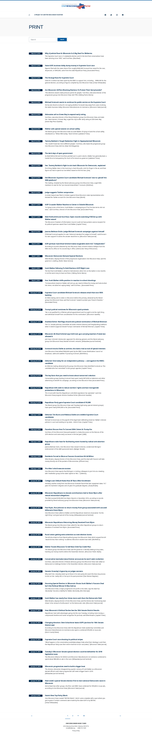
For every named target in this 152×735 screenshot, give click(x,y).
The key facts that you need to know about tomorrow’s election (70, 375)
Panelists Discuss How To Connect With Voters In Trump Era (68, 429)
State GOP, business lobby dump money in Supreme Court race (70, 65)
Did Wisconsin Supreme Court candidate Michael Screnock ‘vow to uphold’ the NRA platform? (76, 179)
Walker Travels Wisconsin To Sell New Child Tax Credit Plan (68, 547)
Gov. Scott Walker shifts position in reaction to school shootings (70, 280)
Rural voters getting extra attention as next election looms (68, 534)
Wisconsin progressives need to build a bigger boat (65, 666)
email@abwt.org (70, 728)
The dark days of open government (59, 153)
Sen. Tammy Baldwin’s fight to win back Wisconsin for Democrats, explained (75, 165)
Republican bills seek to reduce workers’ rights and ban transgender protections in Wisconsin (72, 389)
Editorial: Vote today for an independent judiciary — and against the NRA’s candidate (74, 362)
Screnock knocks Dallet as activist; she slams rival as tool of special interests (75, 348)
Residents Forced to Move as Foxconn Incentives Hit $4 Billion (69, 456)
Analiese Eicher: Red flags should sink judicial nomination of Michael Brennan (76, 322)
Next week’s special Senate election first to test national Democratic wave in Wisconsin (75, 682)
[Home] (29, 15)
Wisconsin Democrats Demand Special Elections (64, 256)
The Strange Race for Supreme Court (59, 78)
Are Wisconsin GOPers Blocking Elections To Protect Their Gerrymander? (73, 90)
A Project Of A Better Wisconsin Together (48, 15)
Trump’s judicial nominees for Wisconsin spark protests (67, 309)
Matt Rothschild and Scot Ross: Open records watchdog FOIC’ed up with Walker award (73, 218)
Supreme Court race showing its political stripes (64, 639)
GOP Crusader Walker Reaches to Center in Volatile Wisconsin (69, 204)
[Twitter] (111, 15)
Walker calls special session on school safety (62, 129)
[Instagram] (117, 15)
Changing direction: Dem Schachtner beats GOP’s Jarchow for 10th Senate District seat (74, 623)
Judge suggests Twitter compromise (59, 192)
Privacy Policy (76, 731)
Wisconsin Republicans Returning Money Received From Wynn (70, 522)
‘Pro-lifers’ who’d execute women (58, 468)
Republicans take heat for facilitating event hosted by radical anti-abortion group (75, 442)
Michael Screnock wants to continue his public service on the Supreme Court (75, 102)
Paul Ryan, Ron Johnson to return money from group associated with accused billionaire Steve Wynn (76, 508)
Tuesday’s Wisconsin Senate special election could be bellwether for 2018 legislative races (73, 653)
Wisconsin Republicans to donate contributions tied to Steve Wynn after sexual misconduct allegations (73, 494)
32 (84, 716)
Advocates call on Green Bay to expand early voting (65, 114)
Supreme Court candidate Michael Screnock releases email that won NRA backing (74, 293)
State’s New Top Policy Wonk (56, 695)
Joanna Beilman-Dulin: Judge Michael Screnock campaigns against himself (74, 231)
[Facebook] (105, 15)
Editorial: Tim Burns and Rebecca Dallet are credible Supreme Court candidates (71, 416)
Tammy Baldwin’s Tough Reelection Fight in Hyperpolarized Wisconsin (73, 141)
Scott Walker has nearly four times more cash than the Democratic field (73, 598)
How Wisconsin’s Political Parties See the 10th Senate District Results (72, 610)
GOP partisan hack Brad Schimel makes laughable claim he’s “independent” (75, 244)
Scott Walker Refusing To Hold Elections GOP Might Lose (67, 268)
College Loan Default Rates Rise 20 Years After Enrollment (68, 481)
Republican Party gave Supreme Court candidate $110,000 (68, 402)
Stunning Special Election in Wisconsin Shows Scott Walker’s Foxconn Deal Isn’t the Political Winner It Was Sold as (74, 584)
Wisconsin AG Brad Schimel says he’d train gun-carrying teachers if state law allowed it (75, 335)
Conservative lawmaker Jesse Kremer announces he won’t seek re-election (74, 559)
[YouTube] (123, 15)
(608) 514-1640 (82, 728)
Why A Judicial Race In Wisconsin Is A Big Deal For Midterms (68, 53)
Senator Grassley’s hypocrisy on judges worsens (64, 571)
